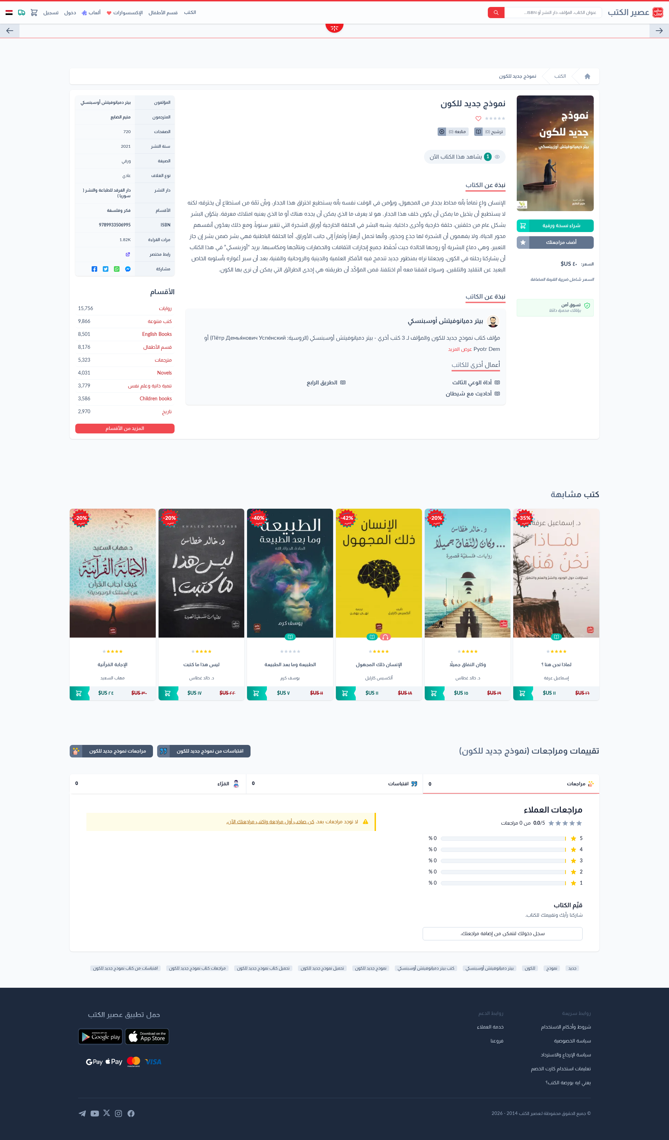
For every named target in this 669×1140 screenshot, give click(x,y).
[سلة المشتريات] (34, 12)
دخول (70, 12)
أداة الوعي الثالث (472, 382)
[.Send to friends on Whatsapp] (117, 269)
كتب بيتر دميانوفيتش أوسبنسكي (426, 968)
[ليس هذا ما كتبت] (202, 573)
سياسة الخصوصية (572, 1041)
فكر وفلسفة (119, 210)
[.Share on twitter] (105, 269)
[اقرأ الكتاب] (556, 636)
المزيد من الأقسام (125, 428)
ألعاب (95, 12)
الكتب (190, 12)
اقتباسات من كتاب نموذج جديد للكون (125, 968)
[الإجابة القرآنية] (113, 573)
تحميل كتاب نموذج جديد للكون (263, 968)
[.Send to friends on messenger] (128, 269)
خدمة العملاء (490, 1027)
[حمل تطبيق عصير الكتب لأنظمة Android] (100, 1036)
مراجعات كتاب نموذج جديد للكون (197, 968)
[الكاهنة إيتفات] (10, 31)
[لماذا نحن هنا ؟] (556, 573)
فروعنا (497, 1041)
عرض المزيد (460, 349)
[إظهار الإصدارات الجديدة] (334, 29)
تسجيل (51, 12)
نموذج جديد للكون (370, 968)
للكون (530, 968)
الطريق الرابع (322, 382)
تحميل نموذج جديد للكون (322, 968)
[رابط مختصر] (105, 254)
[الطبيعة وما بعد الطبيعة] (290, 573)
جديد (572, 968)
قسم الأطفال (163, 12)
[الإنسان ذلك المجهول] (379, 573)
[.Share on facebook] (94, 269)
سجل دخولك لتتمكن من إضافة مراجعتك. (503, 933)
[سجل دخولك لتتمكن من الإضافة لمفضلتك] (478, 118)
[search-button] (496, 12)
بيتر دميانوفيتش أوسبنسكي (445, 321)
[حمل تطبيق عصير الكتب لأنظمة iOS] (147, 1036)
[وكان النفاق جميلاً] (468, 573)
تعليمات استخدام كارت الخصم (561, 1068)
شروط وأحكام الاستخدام (566, 1027)
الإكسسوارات (128, 12)
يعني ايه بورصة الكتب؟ (568, 1082)
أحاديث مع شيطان (469, 393)
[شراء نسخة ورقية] (556, 693)
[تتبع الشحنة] (21, 12)
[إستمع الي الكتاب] (385, 636)
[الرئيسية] (587, 76)
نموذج (551, 968)
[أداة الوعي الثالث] (659, 31)
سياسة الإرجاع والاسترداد (566, 1055)
